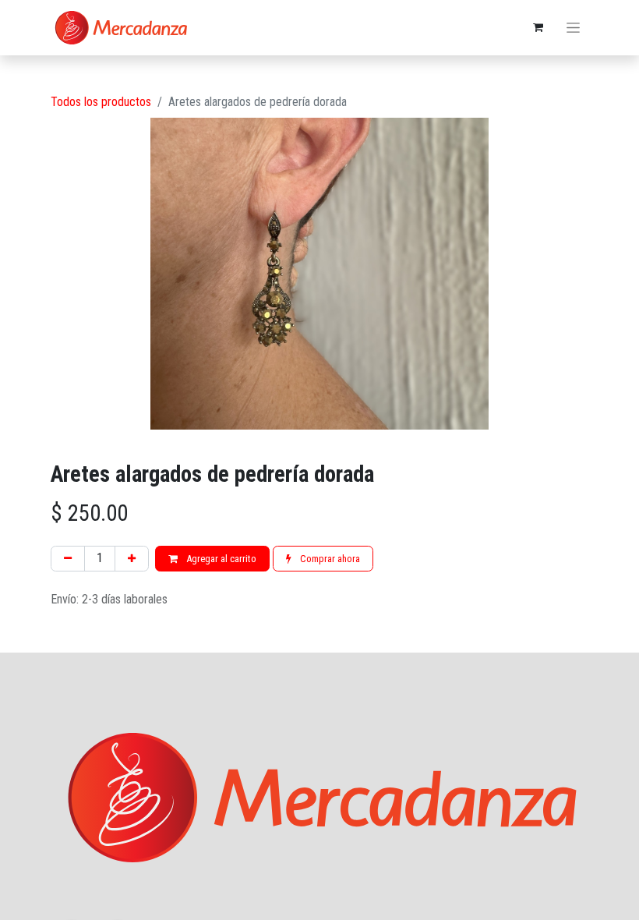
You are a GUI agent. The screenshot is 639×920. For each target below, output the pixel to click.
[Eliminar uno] (68, 559)
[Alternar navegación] (573, 28)
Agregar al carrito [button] (220, 558)
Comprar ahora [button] (329, 558)
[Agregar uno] (132, 559)
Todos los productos (101, 101)
